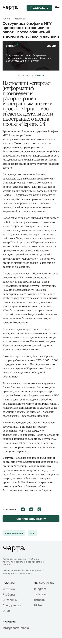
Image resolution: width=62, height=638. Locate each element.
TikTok (38, 605)
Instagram (41, 594)
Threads (39, 599)
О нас (6, 610)
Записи (6, 19)
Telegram (40, 588)
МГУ (32, 533)
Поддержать (39, 7)
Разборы (9, 594)
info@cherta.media (15, 628)
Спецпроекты (12, 605)
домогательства (14, 533)
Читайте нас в (31, 75)
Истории (9, 589)
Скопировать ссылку (31, 518)
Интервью (10, 600)
